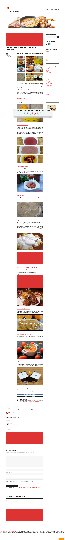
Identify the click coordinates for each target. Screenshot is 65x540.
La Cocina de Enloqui (12, 11)
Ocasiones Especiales (49, 83)
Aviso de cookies (3, 531)
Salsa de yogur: (20, 195)
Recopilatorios (48, 91)
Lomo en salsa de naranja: (23, 309)
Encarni (11, 423)
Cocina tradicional (49, 73)
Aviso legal (16, 531)
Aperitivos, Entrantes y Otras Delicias (51, 66)
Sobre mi (46, 9)
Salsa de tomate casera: (22, 166)
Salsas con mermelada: (22, 124)
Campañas (47, 70)
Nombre (8, 468)
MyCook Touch (48, 82)
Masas (47, 80)
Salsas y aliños (11, 59)
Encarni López (8, 55)
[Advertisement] (24, 40)
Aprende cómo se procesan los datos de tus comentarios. (31, 487)
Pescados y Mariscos (49, 85)
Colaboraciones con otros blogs (50, 74)
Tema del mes (56, 9)
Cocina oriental (48, 72)
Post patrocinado (48, 87)
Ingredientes (48, 79)
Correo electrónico (10, 472)
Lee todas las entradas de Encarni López (33, 401)
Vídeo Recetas (48, 94)
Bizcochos (47, 69)
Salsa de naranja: (21, 98)
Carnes (47, 71)
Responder (9, 429)
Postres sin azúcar (49, 88)
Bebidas (47, 68)
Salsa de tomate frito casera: (24, 334)
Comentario (8, 454)
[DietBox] (52, 51)
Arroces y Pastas (48, 67)
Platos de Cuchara (48, 86)
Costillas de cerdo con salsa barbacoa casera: (28, 267)
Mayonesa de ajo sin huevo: (24, 220)
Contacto (51, 9)
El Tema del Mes (48, 75)
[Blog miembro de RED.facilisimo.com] (52, 99)
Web (7, 476)
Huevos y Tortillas (49, 78)
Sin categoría (48, 93)
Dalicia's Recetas (11, 412)
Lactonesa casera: (21, 361)
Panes (47, 84)
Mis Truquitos (48, 81)
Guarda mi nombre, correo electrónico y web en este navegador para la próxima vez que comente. (20, 481)
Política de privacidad (10, 531)
